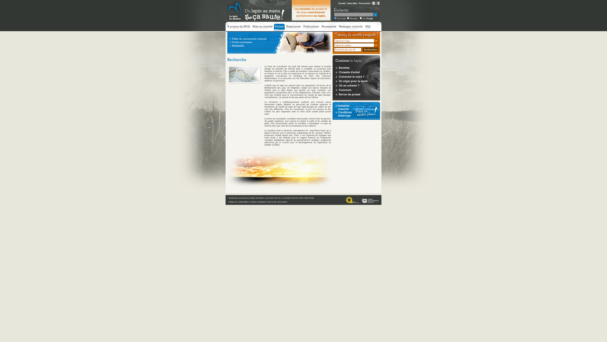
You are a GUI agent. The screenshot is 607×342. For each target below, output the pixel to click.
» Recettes (342, 67)
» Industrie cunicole (342, 107)
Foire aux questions (367, 27)
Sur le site (341, 18)
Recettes (354, 18)
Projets (279, 27)
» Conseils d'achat (348, 72)
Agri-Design (309, 198)
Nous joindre (282, 202)
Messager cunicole (351, 27)
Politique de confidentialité (238, 202)
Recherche (238, 45)
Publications (311, 27)
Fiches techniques (242, 42)
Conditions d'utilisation (257, 202)
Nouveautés (328, 27)
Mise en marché (262, 27)
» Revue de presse (348, 94)
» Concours (343, 90)
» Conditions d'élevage (344, 114)
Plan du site (271, 202)
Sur (368, 18)
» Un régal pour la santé (352, 81)
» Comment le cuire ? (350, 76)
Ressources (293, 27)
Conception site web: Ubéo (292, 198)
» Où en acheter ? (347, 85)
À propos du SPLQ (238, 27)
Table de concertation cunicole (249, 38)
